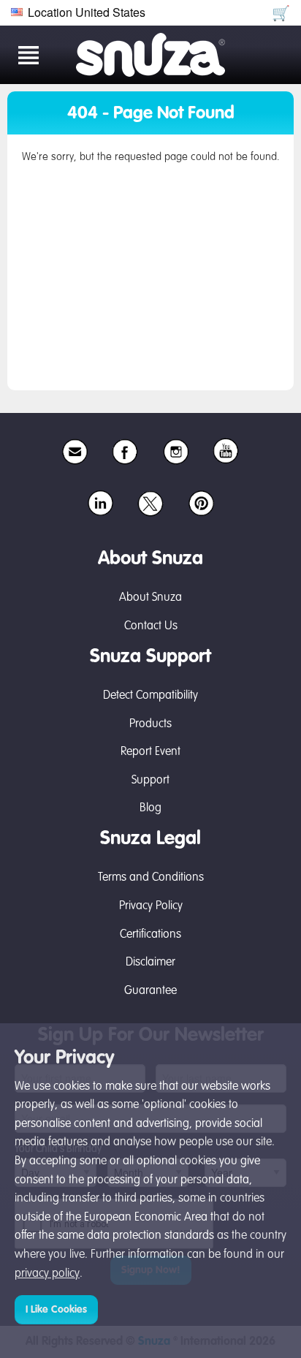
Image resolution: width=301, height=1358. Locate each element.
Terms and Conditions (151, 878)
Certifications (150, 935)
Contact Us (151, 626)
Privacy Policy (151, 906)
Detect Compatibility (150, 696)
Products (150, 724)
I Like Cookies (56, 1310)
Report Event (150, 752)
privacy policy (47, 1274)
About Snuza (150, 598)
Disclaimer (150, 962)
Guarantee (150, 991)
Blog (150, 808)
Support (150, 780)
